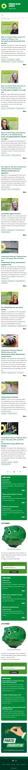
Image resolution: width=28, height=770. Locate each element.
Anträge (4, 281)
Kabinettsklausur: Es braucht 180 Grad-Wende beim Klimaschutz (13, 681)
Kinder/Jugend (10, 108)
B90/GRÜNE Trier (5, 19)
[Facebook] (13, 761)
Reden (17, 59)
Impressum (23, 764)
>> (20, 472)
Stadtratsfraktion (6, 61)
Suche (17, 764)
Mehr (24, 64)
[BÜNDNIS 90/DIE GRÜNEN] (4, 6)
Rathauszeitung (20, 230)
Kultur (3, 155)
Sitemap (13, 764)
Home (3, 764)
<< (7, 472)
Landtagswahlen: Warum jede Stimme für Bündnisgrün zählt (14, 708)
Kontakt (8, 764)
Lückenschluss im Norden (9, 397)
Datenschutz (14, 768)
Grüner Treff (5, 480)
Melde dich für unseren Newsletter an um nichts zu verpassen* (13, 564)
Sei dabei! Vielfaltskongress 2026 (11, 695)
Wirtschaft (20, 61)
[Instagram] (16, 761)
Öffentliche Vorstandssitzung (10, 506)
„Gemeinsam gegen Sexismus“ (11, 214)
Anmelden (14, 571)
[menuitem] (3, 764)
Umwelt (14, 61)
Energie (4, 59)
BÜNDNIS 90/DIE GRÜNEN (15, 5)
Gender (3, 108)
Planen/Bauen (11, 59)
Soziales (4, 372)
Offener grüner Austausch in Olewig (12, 494)
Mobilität (4, 326)
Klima (9, 189)
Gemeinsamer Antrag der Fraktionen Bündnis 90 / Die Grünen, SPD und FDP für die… (14, 258)
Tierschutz (20, 372)
